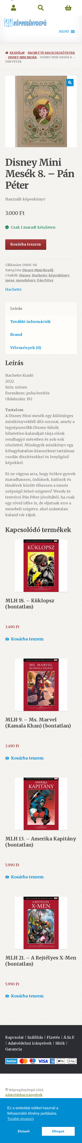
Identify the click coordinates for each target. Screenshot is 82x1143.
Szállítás (35, 1037)
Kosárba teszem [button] (27, 639)
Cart (68, 8)
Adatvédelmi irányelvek (30, 1043)
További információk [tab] (30, 321)
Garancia (13, 1049)
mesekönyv (26, 280)
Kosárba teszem (25, 244)
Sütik (60, 1043)
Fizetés (53, 1037)
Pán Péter (45, 280)
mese (10, 280)
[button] (64, 31)
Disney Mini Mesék (22, 57)
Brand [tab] (16, 334)
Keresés (41, 8)
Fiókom (13, 8)
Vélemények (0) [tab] (25, 347)
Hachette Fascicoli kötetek (51, 52)
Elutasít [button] (24, 1131)
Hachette (39, 275)
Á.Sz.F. (69, 1037)
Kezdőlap (17, 52)
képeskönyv (59, 275)
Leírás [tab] (16, 308)
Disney (25, 275)
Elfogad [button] (58, 1131)
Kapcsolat (14, 1037)
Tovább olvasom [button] (20, 1119)
